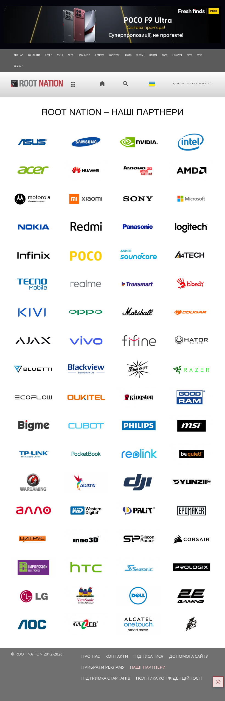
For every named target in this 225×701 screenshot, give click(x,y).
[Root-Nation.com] (37, 83)
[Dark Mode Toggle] (218, 681)
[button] (125, 83)
